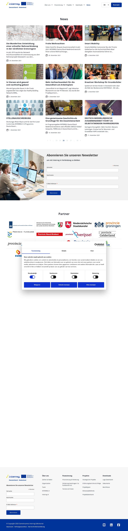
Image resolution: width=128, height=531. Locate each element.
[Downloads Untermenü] (84, 5)
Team (44, 487)
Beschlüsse (106, 487)
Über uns (47, 5)
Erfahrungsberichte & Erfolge (92, 483)
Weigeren (37, 285)
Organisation (46, 483)
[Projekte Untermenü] (73, 5)
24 (60, 141)
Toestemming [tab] (35, 251)
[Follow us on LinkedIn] (111, 524)
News (88, 5)
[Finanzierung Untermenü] (64, 5)
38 (77, 141)
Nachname (50, 175)
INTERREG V (46, 491)
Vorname (49, 167)
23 (56, 141)
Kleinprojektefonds (88, 491)
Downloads (79, 5)
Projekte (69, 5)
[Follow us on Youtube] (104, 524)
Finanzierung (58, 5)
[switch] (53, 277)
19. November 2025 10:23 (46, 436)
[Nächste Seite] (80, 140)
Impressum (9, 527)
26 (67, 141)
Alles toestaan (91, 285)
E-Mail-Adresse (52, 183)
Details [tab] (64, 251)
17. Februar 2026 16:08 (44, 387)
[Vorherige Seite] (47, 140)
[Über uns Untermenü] (52, 5)
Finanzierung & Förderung (70, 480)
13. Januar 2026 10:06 (57, 461)
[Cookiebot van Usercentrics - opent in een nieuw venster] (96, 244)
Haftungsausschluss (21, 527)
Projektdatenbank (88, 494)
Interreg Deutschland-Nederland (56, 324)
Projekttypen (86, 487)
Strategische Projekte (89, 480)
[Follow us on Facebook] (119, 524)
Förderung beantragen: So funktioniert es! (70, 484)
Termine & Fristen (68, 489)
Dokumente (106, 483)
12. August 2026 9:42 (71, 324)
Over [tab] (92, 251)
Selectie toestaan (64, 285)
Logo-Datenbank (108, 480)
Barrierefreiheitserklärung (36, 527)
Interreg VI (45, 494)
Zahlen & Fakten (47, 480)
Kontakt (116, 5)
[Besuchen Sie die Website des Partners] (20, 224)
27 (71, 141)
